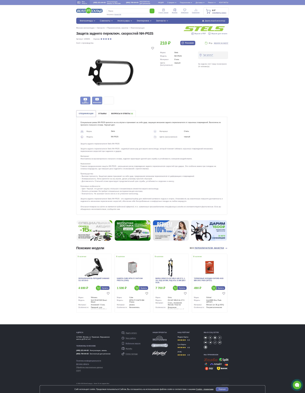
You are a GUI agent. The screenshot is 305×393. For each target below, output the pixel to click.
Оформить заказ (219, 13)
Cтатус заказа (163, 12)
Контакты (223, 2)
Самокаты (105, 21)
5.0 (188, 340)
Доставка (199, 2)
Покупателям (185, 2)
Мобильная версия (133, 343)
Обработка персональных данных (89, 367)
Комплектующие (138, 28)
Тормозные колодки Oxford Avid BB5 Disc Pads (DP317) (208, 279)
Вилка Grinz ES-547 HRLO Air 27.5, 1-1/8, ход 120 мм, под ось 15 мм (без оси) (170, 280)
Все (207, 248)
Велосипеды (86, 21)
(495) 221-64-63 (82, 350)
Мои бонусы (84, 2)
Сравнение (196, 12)
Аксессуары (123, 21)
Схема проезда (132, 354)
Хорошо (222, 389)
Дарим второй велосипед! (215, 21)
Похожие (189, 43)
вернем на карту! (221, 43)
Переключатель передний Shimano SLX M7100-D (93, 279)
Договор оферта (82, 364)
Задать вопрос (131, 333)
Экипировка (143, 21)
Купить (105, 288)
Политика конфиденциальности (88, 361)
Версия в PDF (200, 34)
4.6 (188, 347)
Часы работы (131, 338)
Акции (161, 2)
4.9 (188, 355)
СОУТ (78, 371)
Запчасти (161, 21)
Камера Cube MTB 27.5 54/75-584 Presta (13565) (130, 279)
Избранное (184, 12)
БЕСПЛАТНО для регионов (138, 2)
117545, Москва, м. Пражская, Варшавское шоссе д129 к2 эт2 (93, 338)
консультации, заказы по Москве (107, 2)
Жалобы (175, 12)
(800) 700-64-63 (82, 354)
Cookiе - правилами (205, 389)
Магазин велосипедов (85, 28)
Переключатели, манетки (117, 28)
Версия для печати (219, 34)
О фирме (171, 2)
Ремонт (211, 2)
